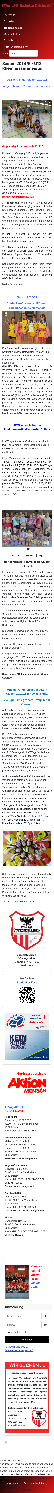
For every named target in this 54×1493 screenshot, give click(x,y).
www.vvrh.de (18, 601)
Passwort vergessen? (16, 1346)
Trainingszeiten (13, 27)
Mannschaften (12, 34)
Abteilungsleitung (14, 46)
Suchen (5, 53)
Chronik (8, 40)
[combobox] (23, 53)
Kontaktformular (16, 1425)
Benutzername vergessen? (19, 1350)
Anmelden (27, 1339)
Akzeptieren (9, 1489)
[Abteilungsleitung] (26, 46)
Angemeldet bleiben (19, 1332)
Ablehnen (26, 1489)
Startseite (9, 14)
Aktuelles (9, 21)
